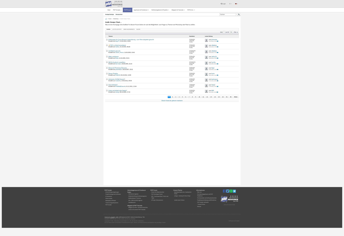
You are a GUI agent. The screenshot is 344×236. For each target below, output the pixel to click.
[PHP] (114, 3)
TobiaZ (213, 85)
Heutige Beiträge (109, 14)
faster (213, 73)
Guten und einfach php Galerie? (117, 90)
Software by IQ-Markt (234, 221)
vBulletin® (112, 217)
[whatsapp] (231, 192)
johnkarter (214, 39)
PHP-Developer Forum (157, 194)
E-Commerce (108, 196)
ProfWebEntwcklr (120, 86)
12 (207, 97)
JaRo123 (214, 56)
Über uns (199, 192)
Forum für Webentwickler (157, 192)
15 (219, 97)
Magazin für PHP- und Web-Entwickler (138, 207)
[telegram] (234, 191)
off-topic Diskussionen (157, 200)
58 (230, 97)
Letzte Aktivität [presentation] (117, 29)
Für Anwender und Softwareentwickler (207, 198)
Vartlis (117, 47)
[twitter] (228, 192)
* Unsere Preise (201, 204)
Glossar (199, 206)
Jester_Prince (119, 52)
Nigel (212, 68)
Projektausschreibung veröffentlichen (206, 200)
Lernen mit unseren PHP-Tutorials (136, 209)
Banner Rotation (113, 73)
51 (226, 97)
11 (203, 97)
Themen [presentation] (108, 29)
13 (211, 97)
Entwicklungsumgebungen (112, 192)
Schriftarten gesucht (114, 51)
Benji (116, 58)
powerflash (118, 69)
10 (199, 97)
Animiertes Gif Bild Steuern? (116, 79)
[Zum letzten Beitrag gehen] (217, 41)
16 (223, 97)
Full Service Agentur (133, 194)
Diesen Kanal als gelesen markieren (172, 100)
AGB (117, 217)
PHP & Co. (190, 10)
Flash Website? (113, 85)
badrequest (214, 79)
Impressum (107, 217)
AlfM (212, 90)
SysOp (213, 62)
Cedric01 (118, 80)
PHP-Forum (127, 10)
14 (215, 97)
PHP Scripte (117, 10)
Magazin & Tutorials (178, 10)
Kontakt (113, 217)
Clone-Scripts (108, 198)
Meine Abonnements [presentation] (129, 29)
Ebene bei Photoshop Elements (117, 68)
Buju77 (117, 41)
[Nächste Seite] (231, 32)
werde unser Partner (179, 200)
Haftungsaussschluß (124, 217)
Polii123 (117, 75)
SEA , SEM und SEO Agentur (135, 200)
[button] (230, 4)
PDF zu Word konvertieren (118, 45)
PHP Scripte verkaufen (203, 202)
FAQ (144, 217)
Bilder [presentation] (138, 29)
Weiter (235, 97)
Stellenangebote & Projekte (159, 10)
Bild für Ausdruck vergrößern (116, 62)
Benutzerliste (119, 14)
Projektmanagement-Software (113, 194)
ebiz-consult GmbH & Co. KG (124, 221)
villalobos (214, 45)
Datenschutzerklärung (136, 217)
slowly (117, 92)
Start (109, 10)
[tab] (108, 29)
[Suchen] (239, 14)
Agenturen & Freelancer (141, 10)
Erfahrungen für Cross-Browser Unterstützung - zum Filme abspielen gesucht (131, 39)
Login (224, 4)
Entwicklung (115, 18)
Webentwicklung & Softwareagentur (137, 196)
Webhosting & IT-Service (134, 198)
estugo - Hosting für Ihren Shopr (182, 196)
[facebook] (224, 192)
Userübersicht (131, 202)
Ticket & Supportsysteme (111, 202)
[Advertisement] (159, 130)
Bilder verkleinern (113, 56)
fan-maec (118, 64)
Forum (109, 18)
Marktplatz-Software (110, 200)
